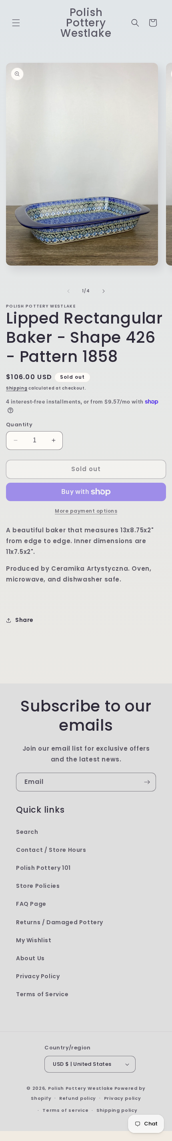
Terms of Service (42, 994)
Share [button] (24, 620)
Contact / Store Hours (51, 850)
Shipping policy (117, 1110)
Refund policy (77, 1098)
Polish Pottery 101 (43, 868)
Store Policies (38, 886)
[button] (16, 23)
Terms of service (65, 1110)
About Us (30, 958)
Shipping (17, 388)
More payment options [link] (86, 511)
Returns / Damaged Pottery (59, 922)
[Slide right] (103, 291)
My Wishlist (34, 940)
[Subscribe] (147, 782)
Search (27, 832)
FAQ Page (31, 904)
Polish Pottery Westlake (80, 1088)
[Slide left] (68, 291)
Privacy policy (122, 1098)
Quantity (19, 424)
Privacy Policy (38, 976)
